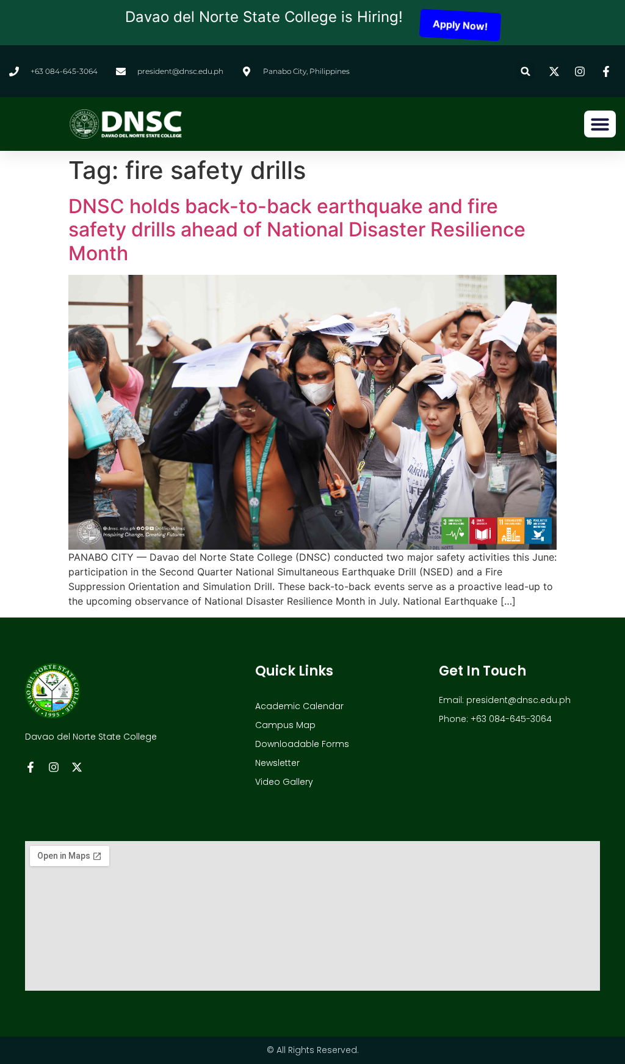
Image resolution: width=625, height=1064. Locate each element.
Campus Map (285, 725)
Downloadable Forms (302, 744)
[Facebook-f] (30, 767)
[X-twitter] (76, 767)
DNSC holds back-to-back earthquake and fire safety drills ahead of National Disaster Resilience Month (297, 229)
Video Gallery (284, 782)
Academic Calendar (299, 706)
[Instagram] (53, 767)
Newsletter (277, 763)
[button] (525, 71)
